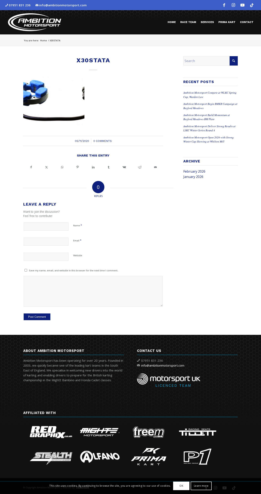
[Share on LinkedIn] (93, 167)
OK (181, 486)
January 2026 (193, 176)
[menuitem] (171, 22)
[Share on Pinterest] (77, 167)
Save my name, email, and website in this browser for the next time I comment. (73, 270)
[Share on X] (46, 167)
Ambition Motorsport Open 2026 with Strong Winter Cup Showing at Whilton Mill (208, 139)
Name (77, 225)
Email (77, 240)
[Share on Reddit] (140, 167)
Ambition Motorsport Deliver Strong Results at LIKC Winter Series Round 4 (209, 128)
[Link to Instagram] (233, 5)
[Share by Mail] (155, 167)
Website (77, 255)
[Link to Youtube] (242, 5)
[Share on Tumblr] (108, 167)
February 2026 (194, 171)
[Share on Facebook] (31, 167)
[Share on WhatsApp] (62, 167)
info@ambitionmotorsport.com (63, 5)
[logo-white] (34, 22)
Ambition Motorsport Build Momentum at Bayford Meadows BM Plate (206, 117)
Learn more (201, 486)
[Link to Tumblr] (252, 5)
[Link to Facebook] (224, 5)
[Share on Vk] (124, 167)
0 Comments (102, 140)
